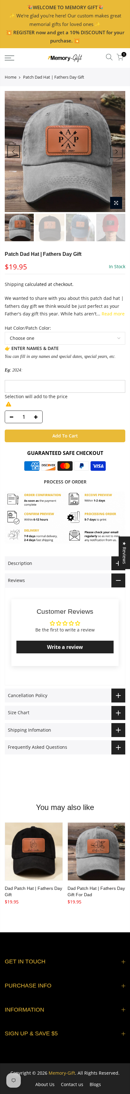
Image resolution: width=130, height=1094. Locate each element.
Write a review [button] (65, 647)
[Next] (116, 151)
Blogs (95, 1084)
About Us (45, 1084)
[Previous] (13, 151)
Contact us (72, 1084)
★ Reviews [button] (124, 552)
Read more (112, 314)
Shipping (14, 284)
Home (10, 77)
